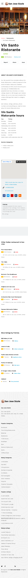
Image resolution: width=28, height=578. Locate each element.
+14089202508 (9, 187)
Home (3, 38)
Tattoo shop (17, 373)
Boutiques (4, 427)
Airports (3, 481)
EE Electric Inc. (5, 538)
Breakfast (4, 441)
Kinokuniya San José (7, 507)
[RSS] (20, 195)
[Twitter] (8, 195)
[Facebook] (4, 195)
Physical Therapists (6, 484)
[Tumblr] (16, 195)
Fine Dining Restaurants (8, 430)
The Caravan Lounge (7, 504)
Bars (2, 444)
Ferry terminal (15, 381)
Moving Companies (6, 470)
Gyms (2, 450)
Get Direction (21, 161)
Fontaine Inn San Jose (7, 554)
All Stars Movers (6, 552)
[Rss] (15, 566)
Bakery (16, 341)
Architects (4, 473)
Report (5, 62)
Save (23, 62)
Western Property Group (8, 543)
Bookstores (4, 436)
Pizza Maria (4, 549)
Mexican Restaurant (7, 447)
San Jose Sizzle (15, 569)
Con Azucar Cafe (6, 501)
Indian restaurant (18, 349)
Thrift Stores (4, 438)
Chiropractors (5, 467)
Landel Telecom (5, 532)
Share (14, 62)
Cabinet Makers (5, 487)
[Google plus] (12, 195)
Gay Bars (3, 464)
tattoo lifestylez (5, 546)
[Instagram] (11, 566)
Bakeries (3, 433)
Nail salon (17, 365)
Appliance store (17, 357)
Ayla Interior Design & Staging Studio (11, 557)
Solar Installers (5, 478)
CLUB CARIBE (5, 496)
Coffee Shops (5, 453)
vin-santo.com (9, 190)
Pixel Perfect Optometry (8, 535)
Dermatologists (5, 475)
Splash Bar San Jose (7, 498)
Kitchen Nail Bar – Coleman (9, 510)
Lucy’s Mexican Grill (7, 523)
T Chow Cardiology (6, 512)
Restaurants (10, 38)
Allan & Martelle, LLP (7, 540)
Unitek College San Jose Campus (11, 515)
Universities (4, 461)
